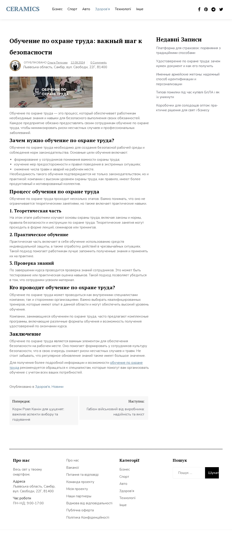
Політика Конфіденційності (87, 517)
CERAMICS (22, 9)
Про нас (72, 460)
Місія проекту (77, 489)
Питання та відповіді (82, 474)
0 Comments (98, 62)
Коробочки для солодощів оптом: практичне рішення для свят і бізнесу (187, 107)
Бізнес (57, 9)
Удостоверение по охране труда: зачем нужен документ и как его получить (188, 63)
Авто (86, 9)
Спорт (72, 9)
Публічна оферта (80, 510)
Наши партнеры (78, 496)
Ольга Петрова (57, 62)
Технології (123, 9)
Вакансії (72, 467)
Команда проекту (80, 482)
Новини (57, 386)
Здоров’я (102, 9)
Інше (139, 9)
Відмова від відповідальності (89, 503)
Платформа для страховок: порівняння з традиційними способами (188, 50)
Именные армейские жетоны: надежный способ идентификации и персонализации (188, 79)
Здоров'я (42, 386)
